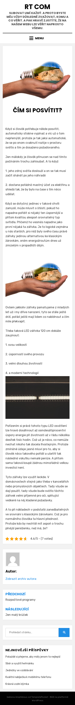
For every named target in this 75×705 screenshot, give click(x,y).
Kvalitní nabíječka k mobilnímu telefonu (28, 677)
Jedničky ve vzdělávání (19, 670)
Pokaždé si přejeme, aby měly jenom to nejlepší (32, 656)
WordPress (37, 700)
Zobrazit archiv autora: (21, 579)
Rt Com (37, 6)
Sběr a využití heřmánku (19, 663)
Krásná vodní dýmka (17, 684)
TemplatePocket (39, 697)
